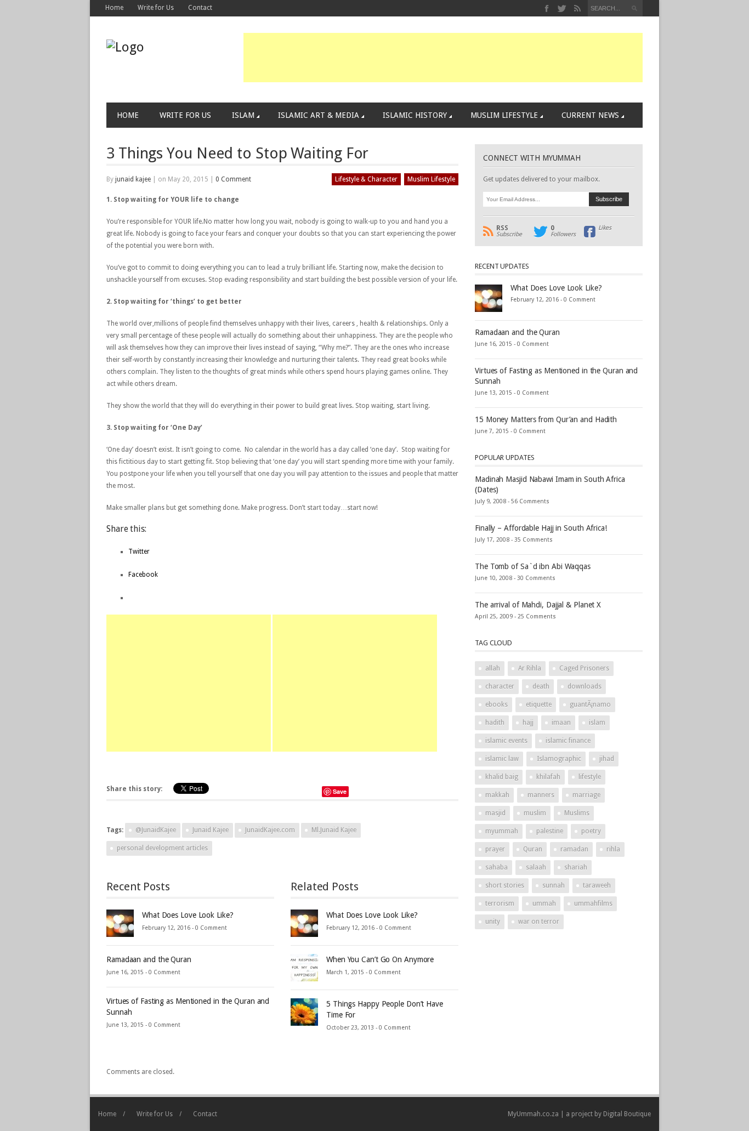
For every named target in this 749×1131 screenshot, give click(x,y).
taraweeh (597, 885)
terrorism (499, 903)
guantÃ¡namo (590, 704)
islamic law (502, 759)
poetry (591, 831)
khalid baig (501, 777)
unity (492, 921)
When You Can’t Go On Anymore (380, 959)
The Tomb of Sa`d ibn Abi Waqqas (533, 566)
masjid (495, 813)
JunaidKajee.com (270, 830)
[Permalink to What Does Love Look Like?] (120, 923)
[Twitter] (562, 8)
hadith (494, 722)
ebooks (496, 704)
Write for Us (156, 8)
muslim (535, 813)
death (540, 686)
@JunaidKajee (155, 830)
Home (114, 8)
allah (492, 668)
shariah (575, 867)
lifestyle (589, 777)
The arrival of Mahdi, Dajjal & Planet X (538, 604)
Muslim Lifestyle (504, 115)
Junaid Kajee (210, 830)
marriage (586, 795)
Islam (243, 115)
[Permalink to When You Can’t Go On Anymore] (304, 967)
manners (540, 795)
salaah (536, 867)
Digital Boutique (627, 1114)
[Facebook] (547, 8)
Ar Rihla (529, 668)
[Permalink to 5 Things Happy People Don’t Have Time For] (304, 1011)
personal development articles (162, 848)
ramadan (574, 849)
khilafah (548, 777)
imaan (561, 722)
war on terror (538, 921)
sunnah (553, 885)
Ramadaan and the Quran (148, 959)
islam (597, 722)
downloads (585, 686)
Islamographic (559, 759)
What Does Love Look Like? (188, 915)
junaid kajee (133, 179)
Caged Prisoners (584, 668)
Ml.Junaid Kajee (333, 830)
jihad (606, 759)
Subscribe (509, 231)
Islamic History (415, 115)
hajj (528, 722)
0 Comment (233, 179)
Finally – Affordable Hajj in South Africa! (541, 528)
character (499, 686)
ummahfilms (593, 903)
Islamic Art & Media (318, 115)
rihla (613, 849)
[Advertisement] (443, 57)
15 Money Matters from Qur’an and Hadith (546, 419)
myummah (501, 831)
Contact (200, 8)
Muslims (576, 813)
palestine (549, 831)
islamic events (506, 740)
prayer (495, 849)
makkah (497, 795)
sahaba (496, 867)
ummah (544, 903)
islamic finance (568, 740)
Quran (532, 849)
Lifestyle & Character (366, 179)
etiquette (539, 704)
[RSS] (577, 8)
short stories (504, 885)
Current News (590, 115)
